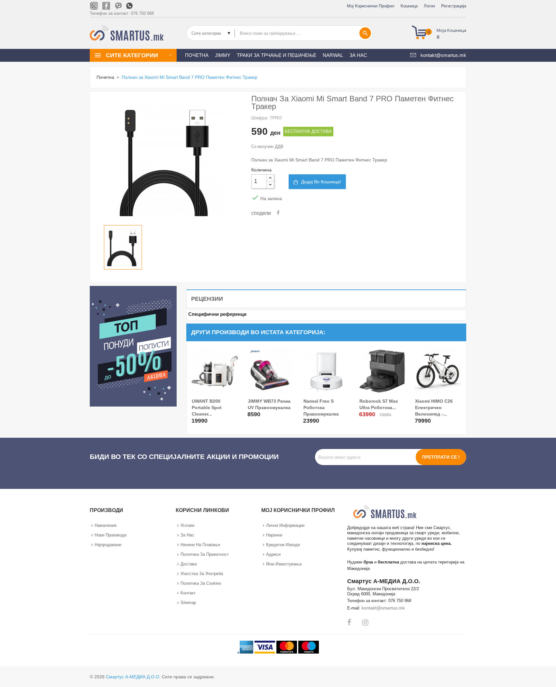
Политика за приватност (205, 554)
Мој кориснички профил (370, 6)
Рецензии (207, 299)
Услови (187, 525)
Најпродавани (108, 544)
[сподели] (278, 212)
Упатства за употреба (202, 573)
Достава (189, 564)
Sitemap (188, 602)
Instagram (365, 622)
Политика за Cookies (201, 583)
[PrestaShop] (133, 345)
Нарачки (274, 535)
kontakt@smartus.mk (383, 607)
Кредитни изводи (283, 544)
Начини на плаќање (200, 544)
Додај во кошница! (321, 181)
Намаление (105, 525)
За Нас (187, 535)
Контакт (188, 593)
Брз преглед (197, 416)
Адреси (273, 554)
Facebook (349, 622)
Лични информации (285, 525)
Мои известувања (283, 564)
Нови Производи (110, 535)
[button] (441, 33)
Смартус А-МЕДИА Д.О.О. (133, 676)
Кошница (409, 6)
